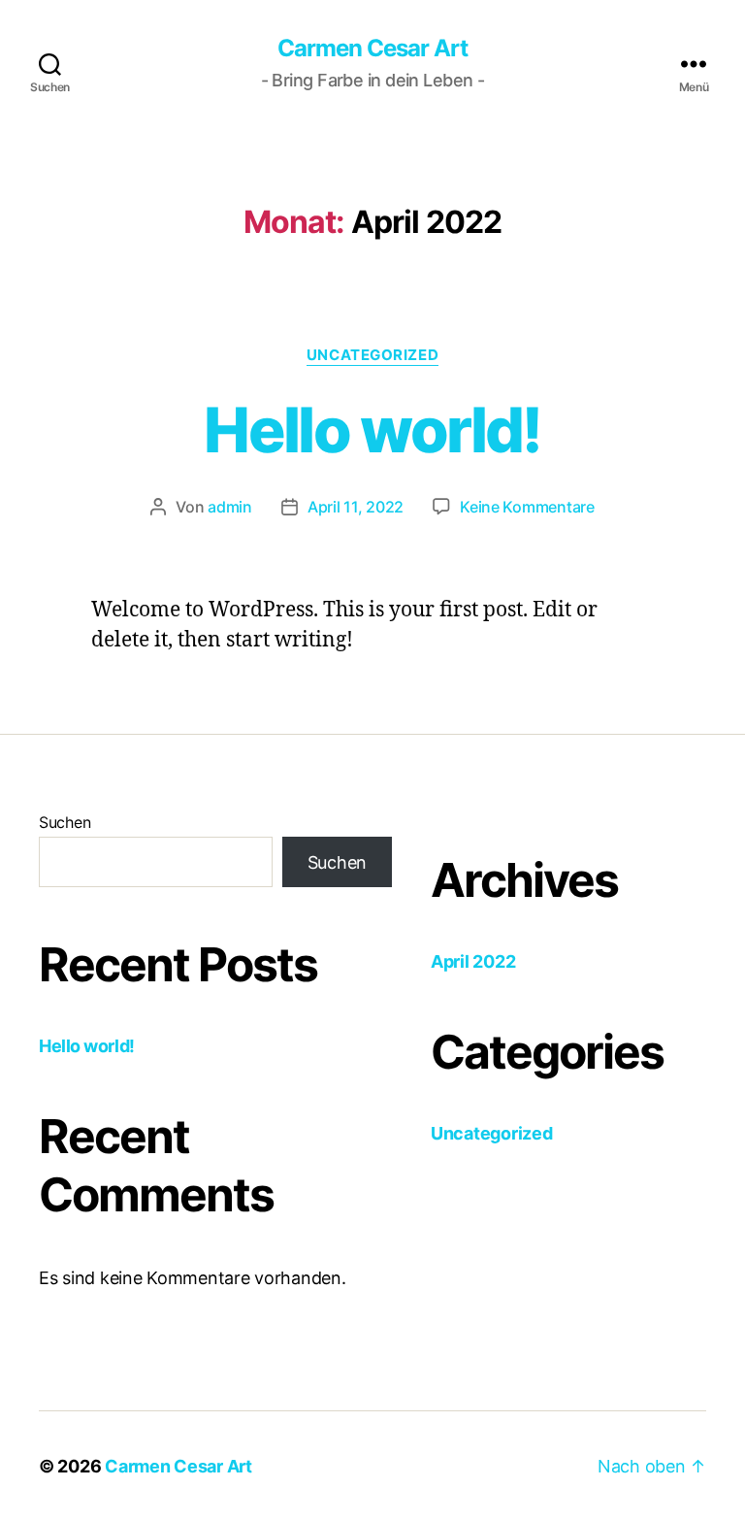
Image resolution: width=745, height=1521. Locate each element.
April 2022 (473, 961)
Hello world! (372, 429)
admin (230, 506)
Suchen (64, 822)
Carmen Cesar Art (372, 48)
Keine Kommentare (527, 506)
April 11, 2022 (356, 506)
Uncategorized (372, 355)
